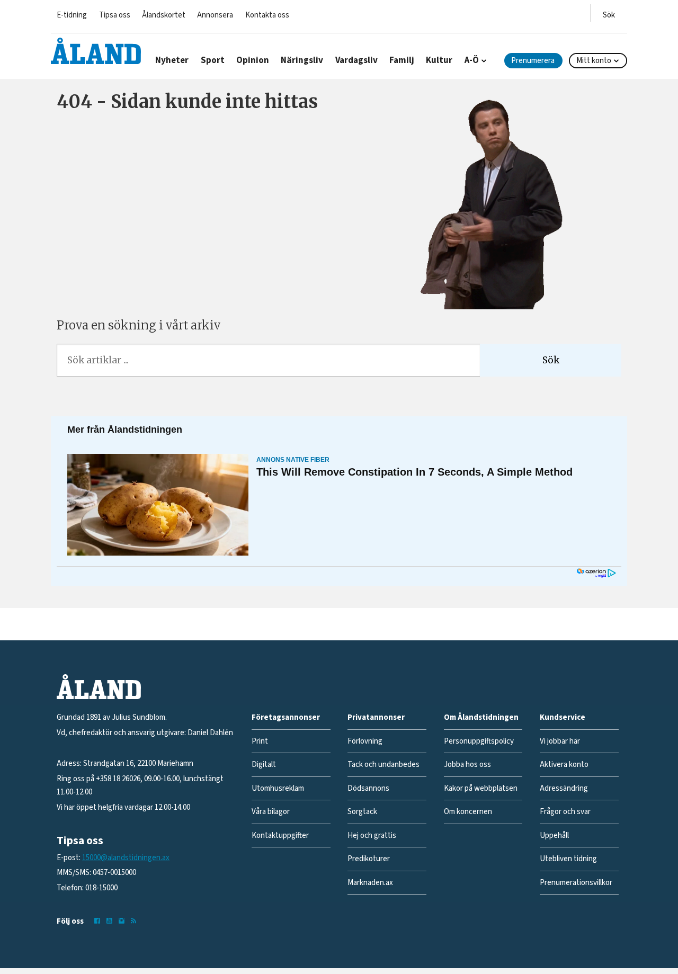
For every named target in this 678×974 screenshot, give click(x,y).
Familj (401, 60)
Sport (213, 60)
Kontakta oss (267, 15)
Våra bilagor (271, 811)
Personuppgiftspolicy (479, 741)
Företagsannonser (286, 717)
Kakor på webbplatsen (481, 788)
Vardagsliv (356, 60)
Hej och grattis (371, 835)
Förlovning (364, 741)
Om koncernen (468, 811)
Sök (550, 360)
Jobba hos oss (467, 764)
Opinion (252, 60)
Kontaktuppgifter (280, 835)
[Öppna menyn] (609, 13)
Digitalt (264, 764)
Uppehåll (554, 835)
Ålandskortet (163, 15)
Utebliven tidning (568, 858)
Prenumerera (533, 60)
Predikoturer (368, 858)
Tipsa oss (114, 15)
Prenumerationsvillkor (576, 882)
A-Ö (472, 60)
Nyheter (172, 60)
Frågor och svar (565, 811)
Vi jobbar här (560, 741)
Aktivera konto (564, 764)
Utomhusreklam (278, 788)
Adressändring (564, 788)
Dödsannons (368, 788)
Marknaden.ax (370, 882)
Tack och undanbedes (383, 764)
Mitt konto (593, 60)
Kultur (439, 60)
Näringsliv (302, 60)
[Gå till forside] (96, 51)
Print (260, 741)
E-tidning (72, 15)
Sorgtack (362, 811)
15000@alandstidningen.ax (126, 857)
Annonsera (215, 15)
